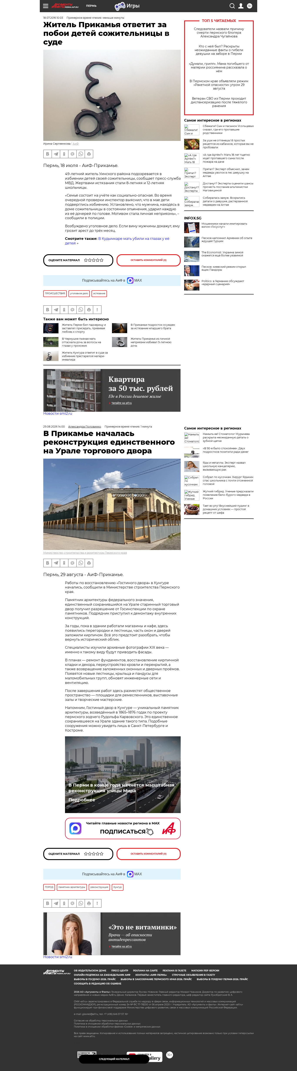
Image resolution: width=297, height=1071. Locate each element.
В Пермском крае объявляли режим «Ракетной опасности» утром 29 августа (219, 84)
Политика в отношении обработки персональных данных (107, 1023)
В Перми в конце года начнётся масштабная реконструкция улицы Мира (121, 787)
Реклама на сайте (145, 970)
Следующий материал (114, 1059)
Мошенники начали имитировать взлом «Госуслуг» (224, 225)
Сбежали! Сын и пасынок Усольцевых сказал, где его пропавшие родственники (228, 129)
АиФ (76, 143)
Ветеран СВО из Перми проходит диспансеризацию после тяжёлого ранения (219, 102)
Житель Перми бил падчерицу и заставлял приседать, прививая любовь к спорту (84, 328)
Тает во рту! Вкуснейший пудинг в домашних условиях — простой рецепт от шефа (226, 509)
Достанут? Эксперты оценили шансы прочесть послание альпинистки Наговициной (228, 187)
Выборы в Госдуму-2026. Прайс (95, 979)
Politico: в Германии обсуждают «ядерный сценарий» (223, 283)
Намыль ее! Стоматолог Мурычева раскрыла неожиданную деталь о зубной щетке (226, 437)
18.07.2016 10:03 (53, 17)
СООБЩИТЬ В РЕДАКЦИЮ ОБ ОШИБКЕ (97, 983)
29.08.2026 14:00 (54, 426)
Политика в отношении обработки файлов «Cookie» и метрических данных (117, 1026)
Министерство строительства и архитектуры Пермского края (85, 552)
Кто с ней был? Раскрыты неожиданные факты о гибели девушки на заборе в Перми (219, 50)
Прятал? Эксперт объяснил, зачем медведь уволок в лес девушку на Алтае (226, 172)
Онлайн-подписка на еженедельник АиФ (102, 975)
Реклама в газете (174, 970)
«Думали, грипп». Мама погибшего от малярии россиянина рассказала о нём (219, 67)
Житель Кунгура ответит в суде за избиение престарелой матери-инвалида (85, 356)
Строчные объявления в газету (193, 975)
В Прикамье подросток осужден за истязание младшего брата (153, 326)
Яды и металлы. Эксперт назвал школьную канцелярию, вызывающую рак (224, 466)
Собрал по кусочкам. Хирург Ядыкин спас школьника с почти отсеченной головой (228, 480)
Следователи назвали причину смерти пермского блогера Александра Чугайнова (219, 32)
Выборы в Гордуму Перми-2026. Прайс (222, 979)
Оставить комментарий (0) (149, 260)
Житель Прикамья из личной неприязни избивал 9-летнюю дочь (151, 342)
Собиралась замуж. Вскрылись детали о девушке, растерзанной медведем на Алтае (225, 201)
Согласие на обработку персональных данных (101, 1020)
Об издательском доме (90, 970)
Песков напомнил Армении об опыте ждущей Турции (227, 240)
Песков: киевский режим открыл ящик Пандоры (224, 268)
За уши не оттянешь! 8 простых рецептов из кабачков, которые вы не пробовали (228, 144)
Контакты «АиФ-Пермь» (151, 975)
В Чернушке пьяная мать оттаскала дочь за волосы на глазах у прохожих (81, 342)
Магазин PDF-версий (205, 970)
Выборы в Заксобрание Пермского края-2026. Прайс (156, 979)
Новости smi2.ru (57, 413)
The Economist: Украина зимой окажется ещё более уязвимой (222, 254)
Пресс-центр (119, 970)
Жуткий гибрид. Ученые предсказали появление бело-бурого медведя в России (228, 495)
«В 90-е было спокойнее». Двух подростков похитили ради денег (226, 450)
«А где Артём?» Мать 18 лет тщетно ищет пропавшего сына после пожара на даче (226, 158)
